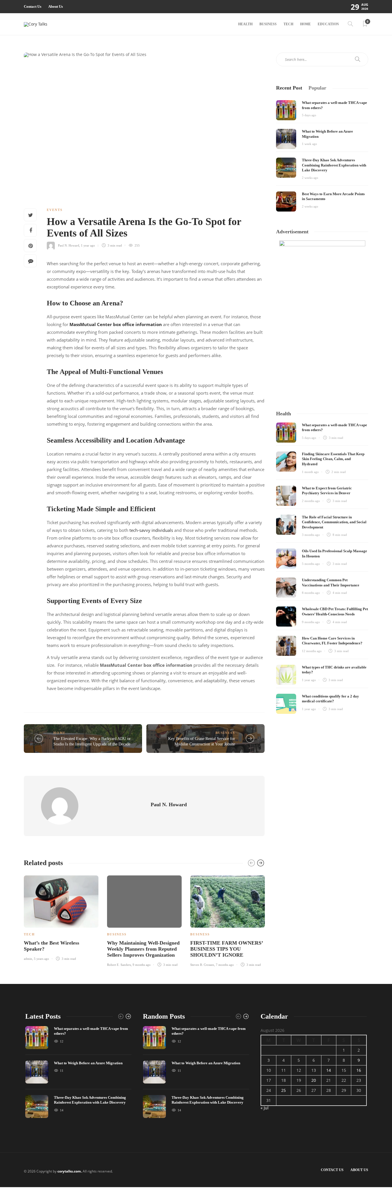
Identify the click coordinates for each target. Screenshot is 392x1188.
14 (328, 1070)
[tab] (289, 88)
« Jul (265, 1108)
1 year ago (88, 245)
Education (328, 24)
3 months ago (311, 534)
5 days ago (309, 115)
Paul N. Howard (68, 245)
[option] (61, 917)
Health (245, 24)
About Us (55, 6)
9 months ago (142, 964)
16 (358, 1070)
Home (305, 24)
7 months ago (225, 964)
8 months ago (311, 592)
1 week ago (309, 144)
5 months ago (311, 563)
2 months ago (311, 501)
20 (313, 1080)
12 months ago (312, 651)
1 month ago (310, 472)
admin (28, 958)
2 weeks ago (310, 177)
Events (55, 210)
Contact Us (32, 6)
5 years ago (41, 958)
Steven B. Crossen (202, 964)
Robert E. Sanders (119, 964)
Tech (288, 24)
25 (283, 1090)
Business (268, 24)
